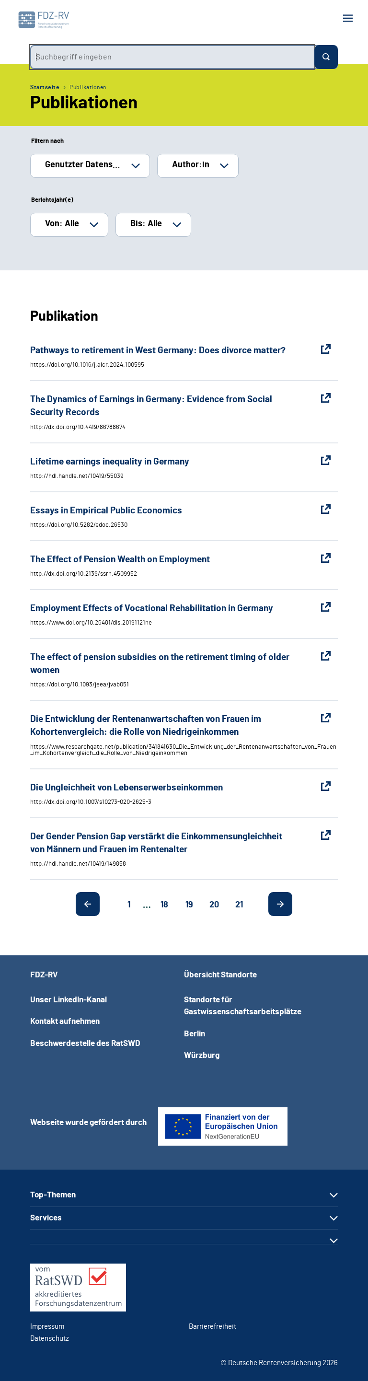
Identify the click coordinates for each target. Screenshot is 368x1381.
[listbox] (90, 166)
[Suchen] (326, 57)
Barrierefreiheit (212, 1326)
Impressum (47, 1326)
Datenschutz (49, 1338)
